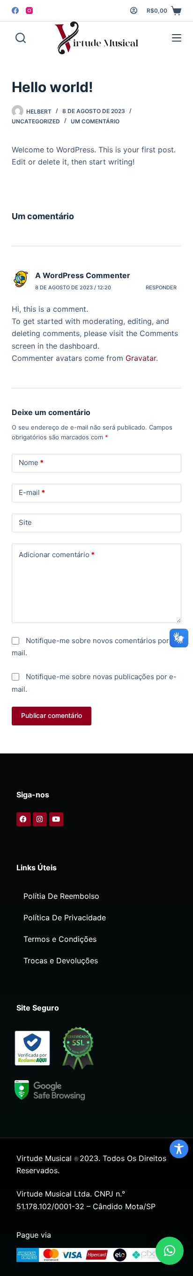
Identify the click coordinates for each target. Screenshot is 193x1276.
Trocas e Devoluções (60, 960)
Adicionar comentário (57, 554)
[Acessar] (133, 10)
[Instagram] (29, 10)
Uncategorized (36, 121)
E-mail (32, 492)
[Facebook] (15, 10)
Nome (31, 462)
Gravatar (141, 358)
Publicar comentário (51, 715)
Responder (161, 287)
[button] (170, 1251)
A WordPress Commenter (82, 275)
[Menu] (174, 38)
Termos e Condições (59, 939)
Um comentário (95, 121)
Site (25, 522)
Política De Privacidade (64, 917)
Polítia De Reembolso (61, 896)
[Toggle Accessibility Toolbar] (179, 1149)
